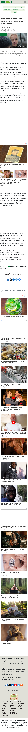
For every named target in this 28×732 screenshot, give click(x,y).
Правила (12, 712)
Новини (14, 12)
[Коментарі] (14, 30)
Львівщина (7, 274)
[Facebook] (2, 30)
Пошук (4, 713)
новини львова (13, 274)
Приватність (13, 713)
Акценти (4, 703)
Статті (22, 9)
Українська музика (19, 7)
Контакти (13, 708)
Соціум (3, 34)
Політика (12, 710)
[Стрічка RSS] (21, 685)
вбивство (14, 273)
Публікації (5, 702)
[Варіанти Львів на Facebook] (6, 685)
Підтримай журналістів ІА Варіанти (13, 290)
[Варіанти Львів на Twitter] (9, 685)
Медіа (3, 708)
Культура (21, 703)
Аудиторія (5, 715)
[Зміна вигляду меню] (25, 2)
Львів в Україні (20, 274)
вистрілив (24, 94)
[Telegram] (11, 30)
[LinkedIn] (8, 30)
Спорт (20, 708)
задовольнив (6, 266)
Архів (3, 712)
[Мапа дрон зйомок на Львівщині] (14, 696)
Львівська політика (8, 7)
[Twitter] (5, 30)
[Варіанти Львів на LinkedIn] (12, 685)
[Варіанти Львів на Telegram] (18, 685)
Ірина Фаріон (8, 273)
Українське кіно (7, 9)
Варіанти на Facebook (13, 285)
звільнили (23, 251)
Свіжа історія (16, 9)
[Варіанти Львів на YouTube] (15, 685)
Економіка (21, 705)
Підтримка (13, 707)
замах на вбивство (21, 273)
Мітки (3, 710)
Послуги (12, 702)
